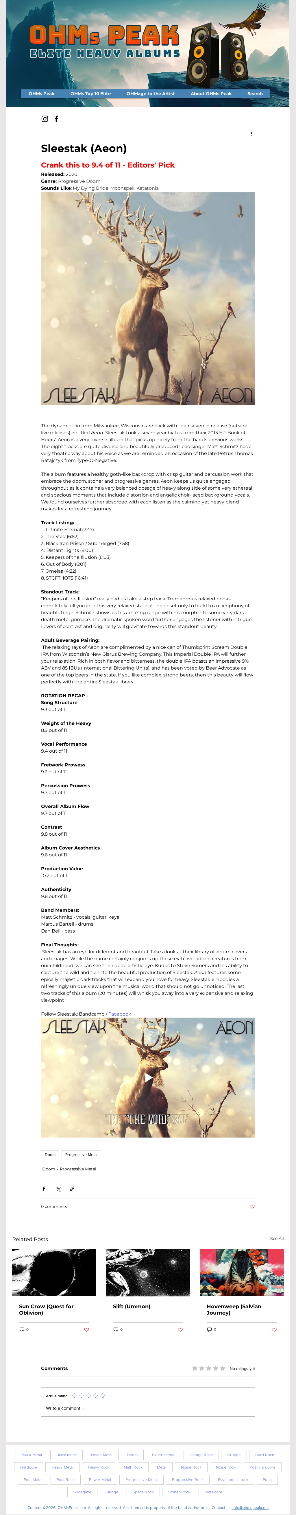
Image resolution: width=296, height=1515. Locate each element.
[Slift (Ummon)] (148, 1272)
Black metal (66, 1454)
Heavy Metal (62, 1467)
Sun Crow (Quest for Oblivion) (46, 1309)
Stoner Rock (179, 1492)
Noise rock (225, 1467)
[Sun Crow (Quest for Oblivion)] (54, 1272)
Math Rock (133, 1467)
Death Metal (101, 1454)
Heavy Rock (98, 1467)
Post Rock (66, 1479)
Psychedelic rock (233, 1479)
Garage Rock (201, 1454)
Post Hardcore (262, 1467)
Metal (161, 1467)
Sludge (112, 1492)
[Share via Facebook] (44, 1188)
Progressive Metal (81, 1154)
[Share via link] (72, 1188)
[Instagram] (44, 118)
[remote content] (148, 415)
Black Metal (32, 1454)
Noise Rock (191, 1467)
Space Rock (143, 1492)
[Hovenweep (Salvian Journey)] (242, 1272)
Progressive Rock (188, 1479)
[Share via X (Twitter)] (58, 1188)
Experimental (163, 1454)
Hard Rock (264, 1454)
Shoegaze (82, 1492)
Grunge (234, 1454)
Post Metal (33, 1479)
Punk (267, 1479)
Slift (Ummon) (131, 1306)
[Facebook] (56, 118)
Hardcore (28, 1467)
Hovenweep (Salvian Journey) (234, 1309)
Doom (50, 1154)
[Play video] (148, 1078)
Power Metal (100, 1479)
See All (277, 1238)
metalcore (213, 1492)
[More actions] (251, 133)
